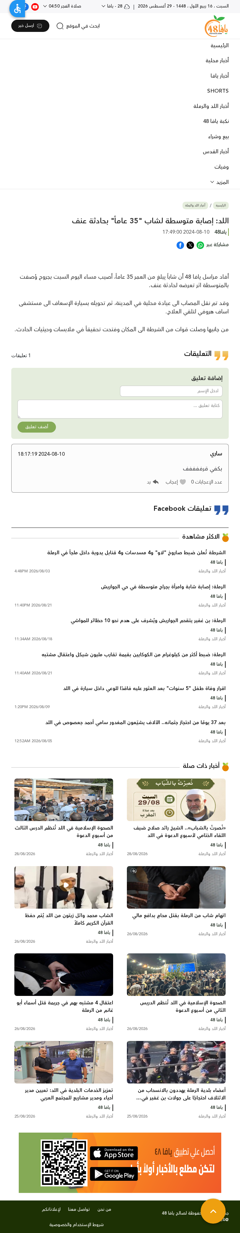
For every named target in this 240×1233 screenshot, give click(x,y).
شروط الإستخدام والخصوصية (76, 1224)
